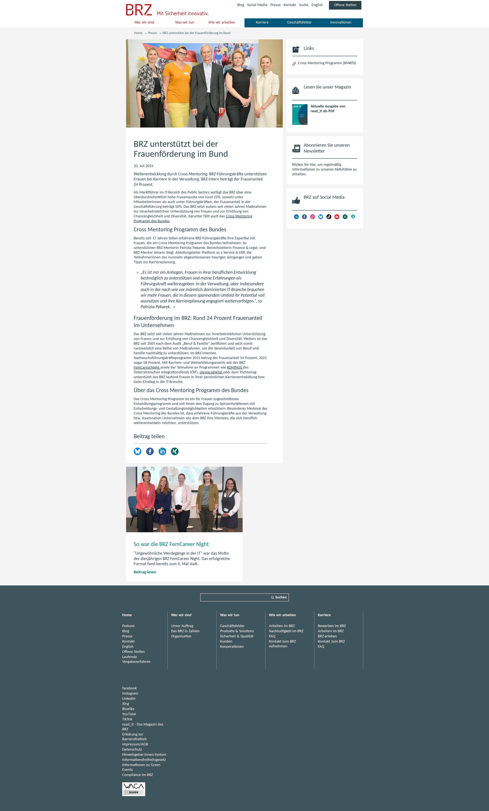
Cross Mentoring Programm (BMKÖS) (327, 63)
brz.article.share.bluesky (137, 451)
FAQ (272, 636)
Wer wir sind (144, 22)
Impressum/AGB (135, 744)
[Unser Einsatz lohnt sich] (133, 795)
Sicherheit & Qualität (236, 636)
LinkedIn (162, 451)
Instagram (130, 694)
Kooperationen (232, 647)
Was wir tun (184, 22)
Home (138, 33)
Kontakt (290, 5)
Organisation (181, 636)
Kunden (226, 642)
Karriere (262, 22)
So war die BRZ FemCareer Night (171, 545)
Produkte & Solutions (237, 631)
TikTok (127, 719)
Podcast (128, 626)
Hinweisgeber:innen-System (144, 755)
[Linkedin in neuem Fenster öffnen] (296, 218)
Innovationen (340, 22)
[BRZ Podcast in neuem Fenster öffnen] (353, 218)
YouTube (129, 714)
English (317, 5)
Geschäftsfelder (299, 22)
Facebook (150, 451)
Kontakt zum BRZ (331, 642)
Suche (303, 5)
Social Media (257, 6)
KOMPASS (235, 368)
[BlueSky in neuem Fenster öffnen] (320, 218)
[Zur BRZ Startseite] (139, 14)
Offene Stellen (347, 6)
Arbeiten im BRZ (282, 626)
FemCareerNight (147, 368)
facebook (129, 688)
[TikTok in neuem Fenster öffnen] (328, 218)
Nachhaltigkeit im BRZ (286, 631)
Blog (240, 5)
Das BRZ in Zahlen (185, 631)
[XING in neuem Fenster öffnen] (345, 218)
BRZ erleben (327, 636)
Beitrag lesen (145, 572)
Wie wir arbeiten (221, 22)
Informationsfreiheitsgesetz (144, 760)
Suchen (281, 597)
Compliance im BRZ (137, 775)
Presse (275, 5)
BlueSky (128, 709)
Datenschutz (132, 750)
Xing (175, 451)
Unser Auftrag (182, 626)
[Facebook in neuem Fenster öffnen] (304, 218)
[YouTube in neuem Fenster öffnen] (336, 218)
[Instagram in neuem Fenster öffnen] (312, 218)
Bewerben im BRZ (332, 626)
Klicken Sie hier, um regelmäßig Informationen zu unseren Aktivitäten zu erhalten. (324, 169)
